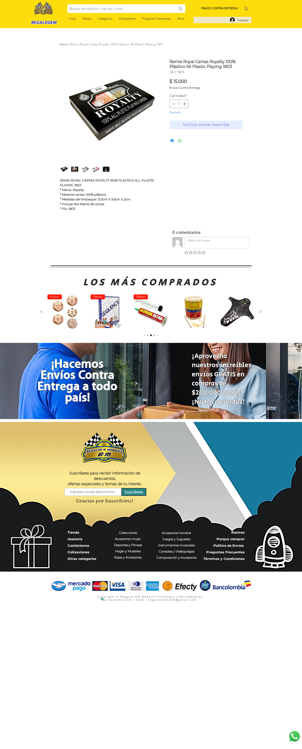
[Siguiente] (260, 311)
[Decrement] (173, 104)
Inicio (64, 44)
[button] (104, 18)
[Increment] (185, 104)
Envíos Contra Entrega (184, 88)
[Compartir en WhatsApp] (180, 140)
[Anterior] (41, 311)
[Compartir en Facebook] (172, 140)
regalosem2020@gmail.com (172, 599)
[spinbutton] (179, 104)
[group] (151, 312)
